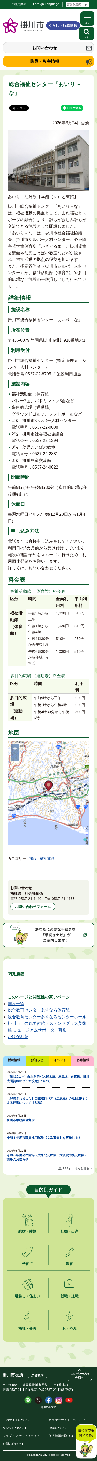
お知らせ (37, 1060)
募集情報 (83, 1060)
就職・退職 (70, 1296)
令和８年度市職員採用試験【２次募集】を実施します (44, 1138)
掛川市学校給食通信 (21, 1120)
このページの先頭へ (79, 1375)
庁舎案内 (37, 1375)
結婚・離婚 (27, 1231)
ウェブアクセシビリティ (20, 1436)
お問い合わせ (44, 48)
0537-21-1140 (30, 899)
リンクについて (13, 1428)
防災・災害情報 (44, 61)
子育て (27, 1264)
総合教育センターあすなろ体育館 (39, 1010)
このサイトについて (17, 1420)
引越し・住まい (27, 1296)
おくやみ (69, 1328)
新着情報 (14, 1060)
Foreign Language (46, 4)
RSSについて (58, 1428)
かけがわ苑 (18, 1036)
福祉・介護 (27, 1328)
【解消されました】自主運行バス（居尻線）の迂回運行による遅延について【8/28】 (47, 1101)
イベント (60, 1060)
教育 (69, 1264)
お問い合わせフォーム (33, 907)
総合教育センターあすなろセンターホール (47, 1017)
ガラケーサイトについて (66, 1420)
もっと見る (82, 1168)
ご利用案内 (19, 4)
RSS (65, 1168)
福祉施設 (47, 858)
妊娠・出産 (70, 1231)
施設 (33, 858)
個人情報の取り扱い (63, 1436)
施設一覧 (16, 1003)
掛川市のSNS (48, 1407)
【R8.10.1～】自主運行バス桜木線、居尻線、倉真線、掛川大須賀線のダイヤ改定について (48, 1079)
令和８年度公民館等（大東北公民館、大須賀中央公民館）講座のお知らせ (47, 1157)
